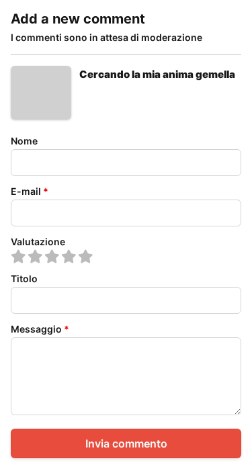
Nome (24, 140)
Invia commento (126, 443)
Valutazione (38, 241)
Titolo (24, 278)
